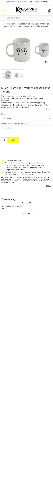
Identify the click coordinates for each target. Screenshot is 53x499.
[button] (47, 62)
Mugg (3, 114)
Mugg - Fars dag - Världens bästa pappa (32, 26)
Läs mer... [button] (48, 109)
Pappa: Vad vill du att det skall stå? (14, 124)
